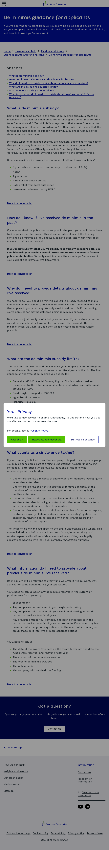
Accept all (17, 439)
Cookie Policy (39, 430)
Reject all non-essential (47, 439)
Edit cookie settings (83, 439)
